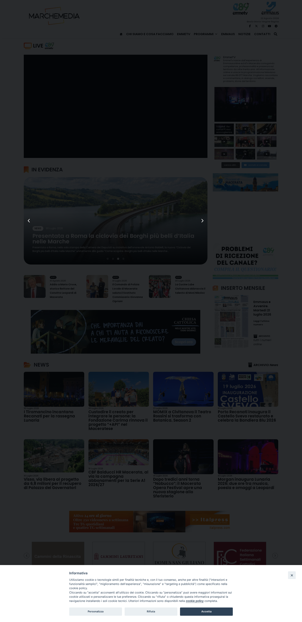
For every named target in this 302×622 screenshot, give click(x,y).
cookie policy (195, 601)
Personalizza (95, 611)
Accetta (206, 611)
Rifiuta (151, 611)
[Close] (292, 575)
